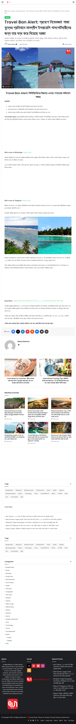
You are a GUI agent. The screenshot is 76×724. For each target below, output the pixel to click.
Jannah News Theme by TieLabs (39, 717)
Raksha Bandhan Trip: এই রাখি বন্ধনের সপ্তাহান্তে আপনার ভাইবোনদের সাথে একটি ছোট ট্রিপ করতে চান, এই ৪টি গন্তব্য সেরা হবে (61, 413)
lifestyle (61, 490)
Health (55, 490)
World (7, 634)
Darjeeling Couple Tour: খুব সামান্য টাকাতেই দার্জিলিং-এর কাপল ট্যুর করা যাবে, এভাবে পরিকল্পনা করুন (14, 437)
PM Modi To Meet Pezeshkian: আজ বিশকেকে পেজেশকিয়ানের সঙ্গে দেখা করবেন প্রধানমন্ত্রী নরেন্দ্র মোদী (31, 522)
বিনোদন (66, 493)
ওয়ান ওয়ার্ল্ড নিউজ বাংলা (45, 493)
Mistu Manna (12, 44)
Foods (48, 490)
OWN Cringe (10, 604)
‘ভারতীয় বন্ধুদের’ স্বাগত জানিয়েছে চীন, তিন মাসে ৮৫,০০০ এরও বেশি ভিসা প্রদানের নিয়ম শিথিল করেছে (38, 301)
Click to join (27, 152)
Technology (28, 493)
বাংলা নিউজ (60, 493)
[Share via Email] (42, 332)
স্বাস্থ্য (21, 497)
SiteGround (65, 717)
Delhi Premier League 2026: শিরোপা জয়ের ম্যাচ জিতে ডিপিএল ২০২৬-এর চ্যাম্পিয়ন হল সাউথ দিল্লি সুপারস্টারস (34, 519)
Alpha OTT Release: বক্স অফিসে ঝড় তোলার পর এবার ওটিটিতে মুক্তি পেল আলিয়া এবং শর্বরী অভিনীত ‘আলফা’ (32, 525)
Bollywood (19, 490)
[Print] (46, 332)
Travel (13, 11)
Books (8, 570)
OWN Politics (10, 607)
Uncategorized (10, 631)
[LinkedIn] (23, 332)
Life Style (9, 595)
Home (8, 11)
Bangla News (9, 490)
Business (8, 573)
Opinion (8, 601)
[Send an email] (16, 44)
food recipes (10, 582)
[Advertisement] (38, 137)
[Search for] (74, 3)
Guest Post (49, 720)
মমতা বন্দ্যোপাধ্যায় (14, 497)
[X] (18, 332)
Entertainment (40, 490)
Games (9, 640)
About (56, 720)
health (8, 585)
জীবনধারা (53, 493)
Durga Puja (9, 576)
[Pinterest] (27, 332)
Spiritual (8, 613)
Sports (8, 616)
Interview (9, 588)
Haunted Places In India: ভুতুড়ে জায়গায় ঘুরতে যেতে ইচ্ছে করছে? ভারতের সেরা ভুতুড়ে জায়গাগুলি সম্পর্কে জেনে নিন (14, 413)
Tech (7, 622)
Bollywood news (28, 490)
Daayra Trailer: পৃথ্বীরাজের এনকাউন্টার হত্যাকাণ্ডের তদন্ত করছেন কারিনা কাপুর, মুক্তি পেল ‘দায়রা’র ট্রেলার (31, 528)
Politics (20, 493)
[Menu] (2, 3)
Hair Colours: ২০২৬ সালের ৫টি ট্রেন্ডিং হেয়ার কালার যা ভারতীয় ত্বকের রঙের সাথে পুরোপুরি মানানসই (29, 516)
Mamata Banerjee (10, 493)
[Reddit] (32, 332)
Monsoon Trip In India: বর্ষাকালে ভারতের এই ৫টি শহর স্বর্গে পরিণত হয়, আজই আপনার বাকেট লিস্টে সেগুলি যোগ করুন (61, 437)
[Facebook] (13, 332)
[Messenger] (37, 332)
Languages (9, 591)
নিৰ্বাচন (7, 643)
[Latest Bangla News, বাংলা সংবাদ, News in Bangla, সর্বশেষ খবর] (9, 2)
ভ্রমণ (7, 497)
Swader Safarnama (12, 619)
